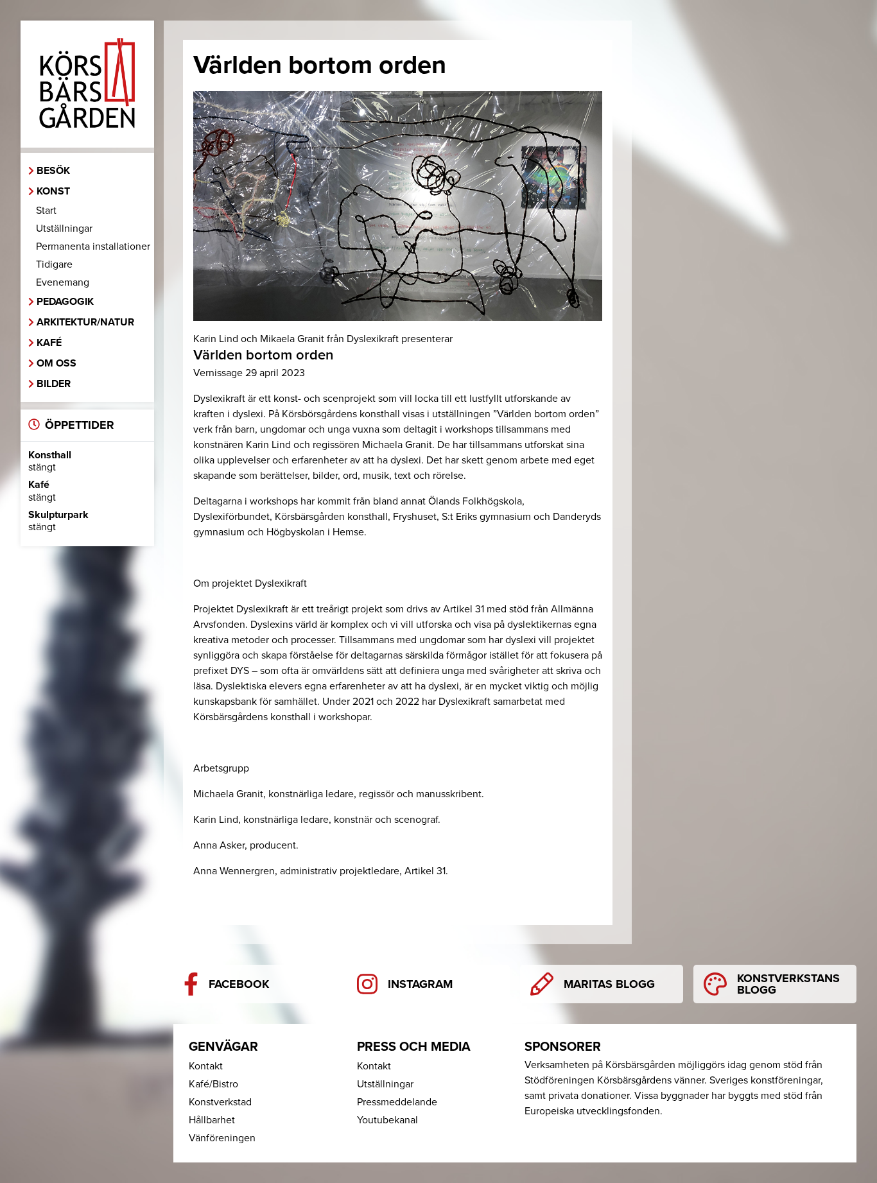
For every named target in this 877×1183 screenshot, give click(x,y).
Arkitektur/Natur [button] (85, 322)
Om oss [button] (56, 363)
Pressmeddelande (397, 1102)
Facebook (239, 984)
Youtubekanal (387, 1120)
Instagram (420, 984)
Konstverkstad (220, 1102)
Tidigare (54, 264)
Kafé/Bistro (213, 1084)
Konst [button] (53, 191)
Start (46, 210)
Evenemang (62, 282)
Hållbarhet (212, 1120)
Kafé (49, 342)
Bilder (54, 383)
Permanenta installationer (93, 246)
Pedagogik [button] (65, 301)
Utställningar (64, 228)
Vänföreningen (222, 1138)
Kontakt (206, 1066)
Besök (53, 170)
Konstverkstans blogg (788, 984)
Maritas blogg (609, 984)
